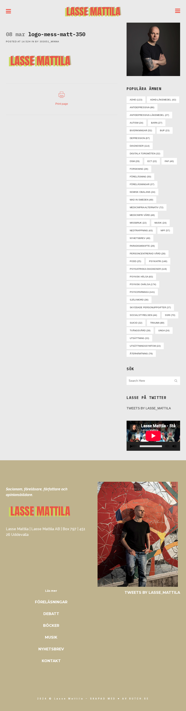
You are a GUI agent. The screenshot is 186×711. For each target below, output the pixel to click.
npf (165, 230)
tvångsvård (140, 330)
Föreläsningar (51, 602)
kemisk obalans (142, 192)
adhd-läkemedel (163, 99)
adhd (136, 99)
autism (136, 123)
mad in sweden (141, 199)
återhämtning (141, 353)
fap (169, 161)
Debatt (51, 614)
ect (152, 161)
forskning (139, 169)
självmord (139, 299)
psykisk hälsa (141, 276)
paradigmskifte (142, 246)
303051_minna (49, 41)
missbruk (138, 223)
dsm (135, 161)
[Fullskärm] (180, 446)
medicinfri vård (142, 215)
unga (163, 330)
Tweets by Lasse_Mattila (149, 408)
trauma (157, 323)
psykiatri (158, 261)
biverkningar (141, 130)
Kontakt (51, 661)
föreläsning (140, 176)
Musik (51, 637)
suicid (136, 323)
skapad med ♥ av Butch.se (119, 698)
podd (135, 261)
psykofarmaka (142, 292)
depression (140, 138)
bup (164, 130)
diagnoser (139, 146)
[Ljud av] (174, 446)
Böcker (51, 625)
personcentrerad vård (147, 253)
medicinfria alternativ (146, 207)
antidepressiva (142, 107)
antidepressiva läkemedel (149, 115)
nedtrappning (141, 230)
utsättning (139, 338)
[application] (153, 436)
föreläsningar (142, 184)
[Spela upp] (131, 446)
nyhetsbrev (140, 238)
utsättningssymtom (145, 346)
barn (156, 123)
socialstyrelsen (143, 315)
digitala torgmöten (145, 153)
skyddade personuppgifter (150, 307)
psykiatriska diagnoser (148, 269)
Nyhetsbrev (51, 649)
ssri (170, 315)
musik (160, 223)
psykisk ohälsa (143, 284)
